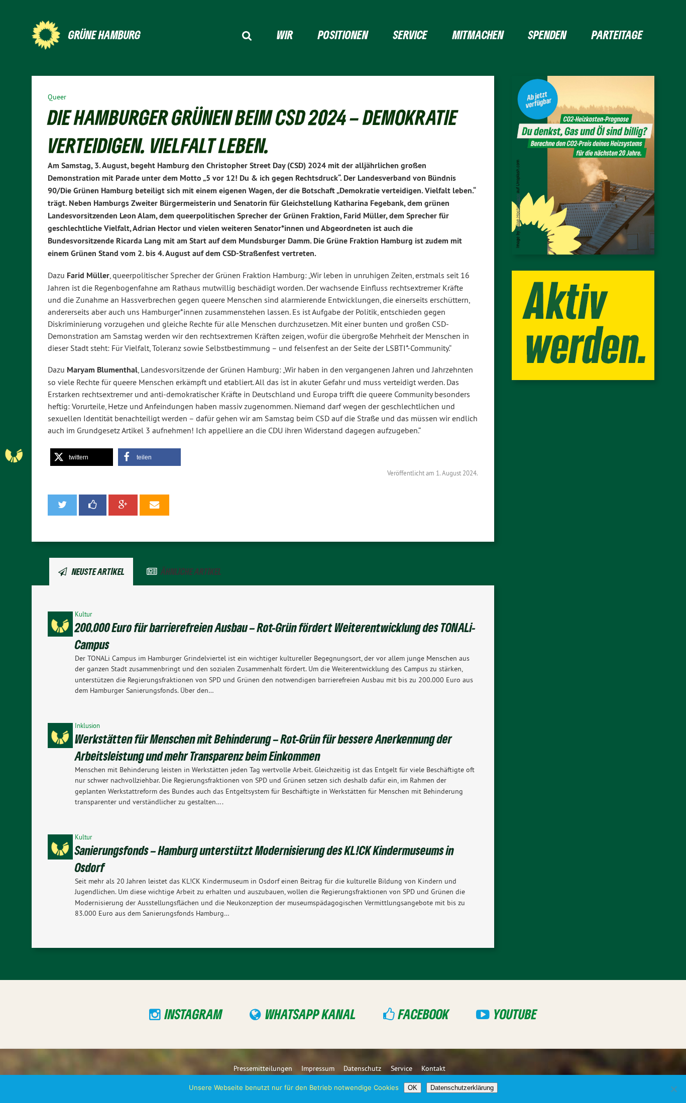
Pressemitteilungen (263, 1068)
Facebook (423, 1013)
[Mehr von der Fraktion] (39, 453)
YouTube (515, 1013)
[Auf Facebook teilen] (93, 505)
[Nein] (673, 1089)
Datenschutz (362, 1068)
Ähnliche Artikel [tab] (191, 571)
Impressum (317, 1068)
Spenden (547, 34)
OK (412, 1087)
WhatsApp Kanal (310, 1013)
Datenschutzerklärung (462, 1087)
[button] (81, 457)
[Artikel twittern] (62, 505)
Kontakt (433, 1068)
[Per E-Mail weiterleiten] (154, 505)
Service (410, 34)
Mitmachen (478, 34)
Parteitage (617, 34)
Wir (285, 34)
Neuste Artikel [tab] (98, 571)
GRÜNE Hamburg (104, 34)
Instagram (193, 1013)
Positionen (343, 34)
